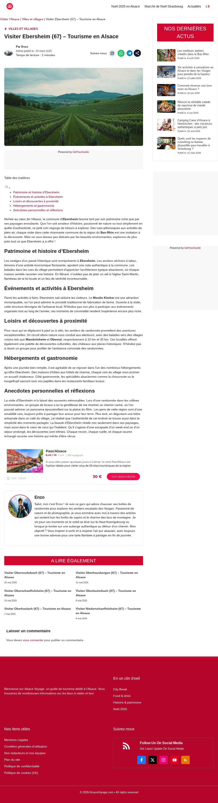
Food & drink (122, 696)
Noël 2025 (120, 709)
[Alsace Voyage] (9, 6)
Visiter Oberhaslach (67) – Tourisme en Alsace (37, 608)
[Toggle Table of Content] (7, 187)
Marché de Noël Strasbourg (164, 6)
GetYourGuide (81, 152)
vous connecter (33, 640)
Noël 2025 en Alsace (125, 6)
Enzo (24, 46)
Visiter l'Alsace (9, 19)
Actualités (194, 6)
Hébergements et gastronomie (33, 205)
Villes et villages (32, 19)
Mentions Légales (16, 740)
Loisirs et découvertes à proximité (36, 201)
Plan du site (12, 759)
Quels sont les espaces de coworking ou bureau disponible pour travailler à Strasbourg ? (194, 143)
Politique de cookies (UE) (21, 773)
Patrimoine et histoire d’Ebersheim (36, 192)
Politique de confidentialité (21, 766)
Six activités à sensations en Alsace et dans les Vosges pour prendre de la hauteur (195, 71)
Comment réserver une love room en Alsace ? (195, 87)
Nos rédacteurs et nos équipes (25, 753)
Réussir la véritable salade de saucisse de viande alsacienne (194, 105)
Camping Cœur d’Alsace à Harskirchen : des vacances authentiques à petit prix (195, 124)
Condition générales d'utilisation (25, 746)
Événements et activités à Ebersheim (38, 196)
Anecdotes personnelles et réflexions (38, 210)
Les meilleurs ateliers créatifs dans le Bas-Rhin (193, 52)
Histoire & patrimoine (127, 702)
